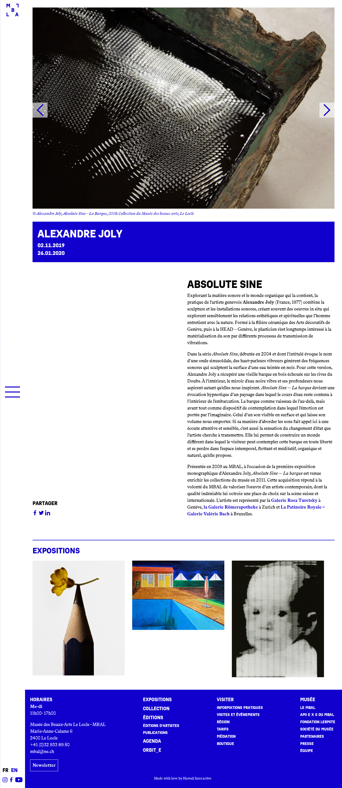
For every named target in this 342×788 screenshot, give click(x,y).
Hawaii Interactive (197, 778)
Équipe (306, 750)
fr (6, 770)
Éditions (153, 717)
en (14, 770)
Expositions (157, 699)
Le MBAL (307, 707)
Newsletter (44, 765)
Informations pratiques (240, 707)
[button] (40, 111)
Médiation (226, 736)
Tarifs (223, 729)
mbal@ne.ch (42, 751)
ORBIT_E (152, 750)
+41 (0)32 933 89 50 (50, 744)
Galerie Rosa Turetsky (294, 500)
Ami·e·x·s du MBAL (317, 714)
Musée (307, 699)
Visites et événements (238, 714)
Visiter (225, 699)
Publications (155, 732)
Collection (156, 708)
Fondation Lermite (317, 722)
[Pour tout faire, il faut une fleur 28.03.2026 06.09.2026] (79, 618)
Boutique (225, 743)
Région (223, 722)
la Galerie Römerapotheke (231, 507)
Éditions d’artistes (161, 725)
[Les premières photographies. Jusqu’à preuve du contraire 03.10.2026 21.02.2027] (278, 619)
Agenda (152, 741)
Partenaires (312, 736)
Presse (307, 743)
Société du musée (316, 729)
